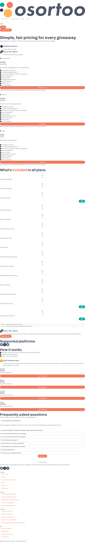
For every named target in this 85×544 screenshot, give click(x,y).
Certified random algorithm (9, 480)
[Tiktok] (1, 468)
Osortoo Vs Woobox (7, 511)
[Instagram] (4, 468)
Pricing (22, 19)
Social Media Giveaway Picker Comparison (13, 522)
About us (3, 485)
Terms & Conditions (7, 534)
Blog (2, 482)
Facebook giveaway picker (8, 494)
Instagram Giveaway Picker (9, 497)
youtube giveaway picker (8, 505)
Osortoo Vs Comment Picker (9, 520)
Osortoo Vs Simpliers (7, 514)
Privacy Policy (5, 537)
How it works (4, 19)
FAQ (28, 19)
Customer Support (6, 528)
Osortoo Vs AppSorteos (8, 517)
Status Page (4, 531)
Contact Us (4, 488)
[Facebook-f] (7, 468)
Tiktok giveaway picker (7, 502)
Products (13, 19)
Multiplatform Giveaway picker (10, 500)
